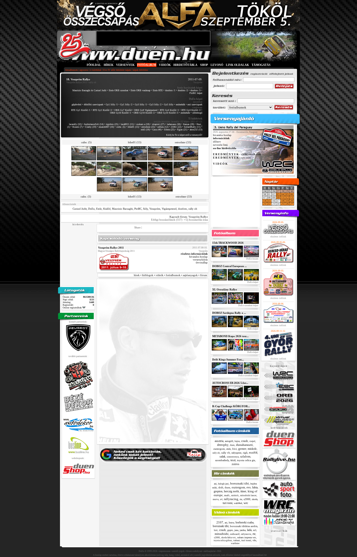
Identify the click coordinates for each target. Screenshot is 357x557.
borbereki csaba (245, 522)
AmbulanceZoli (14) (93, 124)
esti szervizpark (194, 104)
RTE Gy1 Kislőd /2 (102, 110)
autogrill (229, 441)
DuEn (91, 208)
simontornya (233, 457)
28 (282, 191)
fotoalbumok (71, 70)
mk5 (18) (145, 129)
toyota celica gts (246, 460)
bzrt (216, 530)
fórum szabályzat (194, 551)
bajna (237, 441)
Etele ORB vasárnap (140, 90)
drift (220, 487)
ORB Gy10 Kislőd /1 (120, 112)
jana (236, 530)
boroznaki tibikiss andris (243, 526)
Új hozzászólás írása (197, 219)
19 (287, 200)
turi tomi (227, 503)
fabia (255, 487)
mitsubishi (222, 534)
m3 (254, 530)
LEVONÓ (217, 65)
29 (287, 191)
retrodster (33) (148, 127)
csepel (252, 441)
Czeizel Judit (80, 208)
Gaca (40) (157, 129)
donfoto (182, 208)
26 (287, 203)
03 (278, 194)
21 (264, 203)
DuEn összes (252, 259)
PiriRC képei (195, 93)
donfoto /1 (170, 90)
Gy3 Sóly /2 (155, 104)
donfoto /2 (183, 90)
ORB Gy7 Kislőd (123, 110)
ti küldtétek (95, 70)
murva (216, 499)
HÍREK (108, 65)
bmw (231, 522)
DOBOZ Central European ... (229, 266)
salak (222, 456)
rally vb (225, 452)
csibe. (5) (120, 127)
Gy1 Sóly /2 (126, 104)
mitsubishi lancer (248, 495)
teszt (233, 460)
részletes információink (194, 253)
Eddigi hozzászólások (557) (166, 219)
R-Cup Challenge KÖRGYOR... (231, 406)
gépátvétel (76, 104)
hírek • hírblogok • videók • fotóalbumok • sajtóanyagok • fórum (170, 275)
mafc (227, 495)
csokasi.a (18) (143, 124)
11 (282, 197)
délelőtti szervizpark (93, 104)
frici (234, 448)
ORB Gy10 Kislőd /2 (144, 112)
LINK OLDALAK (237, 65)
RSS (219, 551)
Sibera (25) (169, 129)
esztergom (219, 448)
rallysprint (236, 452)
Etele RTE (158, 90)
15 (269, 200)
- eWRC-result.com (237, 154)
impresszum (164, 551)
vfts (254, 540)
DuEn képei (252, 282)
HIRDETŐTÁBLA (185, 65)
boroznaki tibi (239, 483)
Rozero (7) (77, 127)
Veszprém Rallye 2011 (76, 82)
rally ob (192, 208)
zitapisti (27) (158, 124)
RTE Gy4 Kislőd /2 (191, 110)
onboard (234, 533)
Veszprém (154, 208)
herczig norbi (231, 491)
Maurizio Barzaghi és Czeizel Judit (89, 90)
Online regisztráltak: (72, 307)
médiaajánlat (210, 551)
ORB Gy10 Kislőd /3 (167, 112)
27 (278, 191)
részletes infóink (278, 236)
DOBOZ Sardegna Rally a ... (229, 312)
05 (287, 194)
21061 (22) (176, 127)
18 (282, 200)
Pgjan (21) (182, 129)
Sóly (145, 208)
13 (291, 197)
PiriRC (138, 208)
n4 (221, 499)
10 (278, 197)
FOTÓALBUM (146, 65)
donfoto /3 (195, 90)
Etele (99, 208)
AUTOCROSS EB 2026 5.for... (230, 382)
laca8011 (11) (127, 124)
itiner (243, 491)
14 (264, 200)
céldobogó (197, 112)
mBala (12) (162, 127)
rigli (245, 452)
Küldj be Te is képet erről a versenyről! (184, 135)
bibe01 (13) (133, 127)
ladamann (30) (174, 124)
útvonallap (202, 262)
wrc (246, 503)
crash (244, 441)
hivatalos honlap (198, 256)
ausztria (219, 441)
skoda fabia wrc (228, 537)
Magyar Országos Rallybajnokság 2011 (116, 251)
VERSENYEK (125, 65)
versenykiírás (200, 259)
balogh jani (223, 484)
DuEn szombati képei (248, 305)
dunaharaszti (244, 445)
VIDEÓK (165, 65)
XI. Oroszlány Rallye (224, 289)
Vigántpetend (169, 208)
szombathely (222, 460)
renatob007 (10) (106, 127)
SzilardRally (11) (192, 127)
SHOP (204, 65)
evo (248, 487)
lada (249, 530)
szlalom (245, 456)
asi (215, 483)
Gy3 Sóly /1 (141, 104)
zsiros (235, 464)
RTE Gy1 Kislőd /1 (80, 110)
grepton (218, 491)
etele (228, 449)
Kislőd (106, 208)
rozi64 (253, 452)
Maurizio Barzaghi (122, 208)
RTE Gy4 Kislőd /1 (169, 110)
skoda (254, 499)
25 (282, 203)
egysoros (84, 70)
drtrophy (223, 445)
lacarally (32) (75, 124)
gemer (242, 448)
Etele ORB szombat (118, 90)
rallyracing (231, 499)
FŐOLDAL (94, 65)
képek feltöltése (140, 70)
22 (269, 203)
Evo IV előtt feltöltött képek (117, 70)
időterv (217, 141)
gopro (230, 530)
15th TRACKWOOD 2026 (228, 242)
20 (291, 200)
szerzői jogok (178, 551)
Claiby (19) (90, 127)
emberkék (180, 104)
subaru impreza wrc (246, 537)
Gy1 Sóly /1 (112, 104)
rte (241, 499)
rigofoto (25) (112, 124)
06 (291, 194)
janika (243, 530)
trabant (236, 540)
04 (282, 194)
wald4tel (238, 503)
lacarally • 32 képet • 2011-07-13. (186, 121)
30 (291, 191)
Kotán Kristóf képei (248, 399)
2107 (219, 522)
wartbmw (235, 543)
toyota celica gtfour (223, 540)
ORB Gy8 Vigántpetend (145, 110)
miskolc (252, 448)
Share (137, 227)
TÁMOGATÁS (261, 65)
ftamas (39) (188, 124)
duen (232, 445)
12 (287, 197)
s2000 (247, 499)
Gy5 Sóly (168, 104)
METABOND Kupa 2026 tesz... (230, 336)
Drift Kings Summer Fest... (228, 359)
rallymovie (246, 534)
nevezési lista (220, 145)
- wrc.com (232, 157)
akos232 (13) (196, 129)
